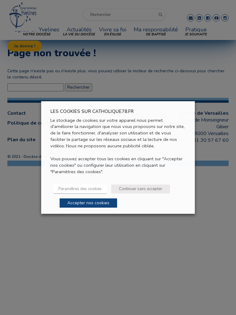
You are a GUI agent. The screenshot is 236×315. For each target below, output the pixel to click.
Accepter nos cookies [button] (88, 203)
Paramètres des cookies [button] (80, 189)
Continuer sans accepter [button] (140, 189)
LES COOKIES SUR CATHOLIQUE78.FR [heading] (92, 111)
